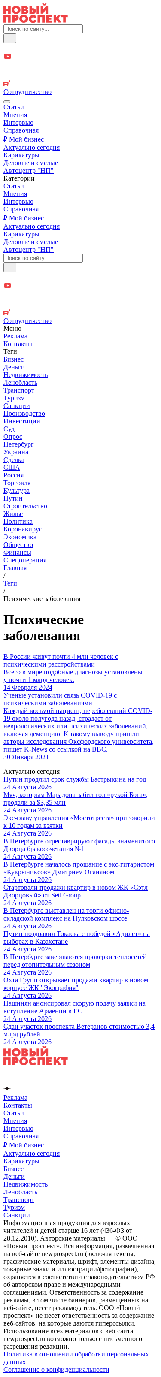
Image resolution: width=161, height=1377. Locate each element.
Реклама (15, 336)
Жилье (13, 513)
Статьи (13, 107)
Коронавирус (22, 529)
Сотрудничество (27, 91)
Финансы (17, 552)
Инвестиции (21, 421)
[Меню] (6, 101)
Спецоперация (24, 560)
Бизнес (13, 359)
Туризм (14, 398)
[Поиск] (9, 38)
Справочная (21, 130)
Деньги (14, 367)
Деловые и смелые (30, 162)
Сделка (13, 459)
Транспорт (18, 390)
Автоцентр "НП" (28, 170)
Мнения (15, 114)
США (11, 467)
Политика (18, 521)
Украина (15, 452)
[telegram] (80, 47)
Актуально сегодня (31, 147)
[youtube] (80, 57)
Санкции (16, 405)
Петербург (18, 444)
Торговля (16, 482)
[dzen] (80, 66)
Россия (13, 475)
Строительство (25, 506)
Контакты (17, 343)
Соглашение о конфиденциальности (56, 1369)
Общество (18, 544)
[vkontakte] (80, 75)
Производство (24, 413)
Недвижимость (25, 374)
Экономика (19, 537)
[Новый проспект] (35, 20)
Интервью (18, 122)
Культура (16, 490)
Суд (9, 428)
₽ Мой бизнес (23, 139)
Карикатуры (21, 155)
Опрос (12, 436)
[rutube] (80, 84)
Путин (13, 498)
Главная (15, 567)
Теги (10, 583)
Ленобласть (20, 382)
